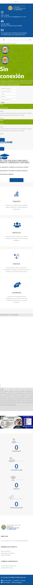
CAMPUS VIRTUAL (16, 180)
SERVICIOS (16, 233)
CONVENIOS (16, 293)
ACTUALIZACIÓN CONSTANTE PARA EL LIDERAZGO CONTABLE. (15, 161)
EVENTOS (16, 264)
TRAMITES (16, 201)
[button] (16, 385)
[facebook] (15, 2)
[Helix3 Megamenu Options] (4, 39)
